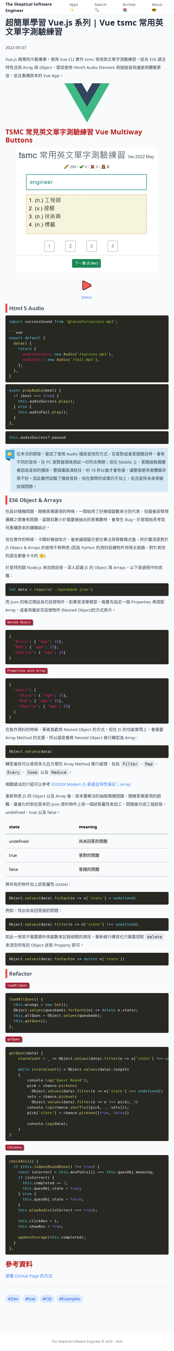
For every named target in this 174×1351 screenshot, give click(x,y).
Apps (74, 7)
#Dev (13, 1298)
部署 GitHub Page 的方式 (28, 1276)
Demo (86, 297)
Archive (129, 7)
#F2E (47, 1298)
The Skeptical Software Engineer (28, 7)
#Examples (69, 1298)
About (157, 7)
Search (100, 7)
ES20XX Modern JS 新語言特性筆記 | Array (90, 784)
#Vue (30, 1298)
